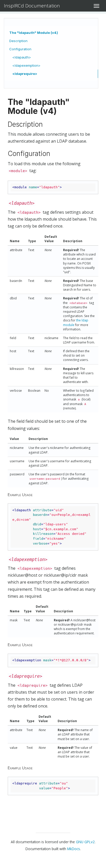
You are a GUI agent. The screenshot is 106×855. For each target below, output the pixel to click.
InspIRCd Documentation (32, 5)
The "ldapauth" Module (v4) (33, 33)
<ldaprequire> (24, 74)
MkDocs (73, 848)
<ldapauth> (21, 57)
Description (18, 41)
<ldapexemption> (26, 65)
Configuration (20, 49)
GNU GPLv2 (85, 841)
